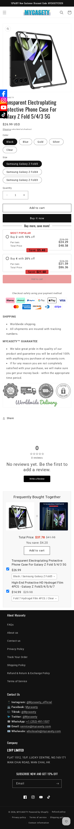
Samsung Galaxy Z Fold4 (22, 171)
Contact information (39, 823)
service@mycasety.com (35, 726)
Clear (9, 149)
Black (9, 141)
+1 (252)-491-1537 (37, 721)
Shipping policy (58, 817)
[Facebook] (3, 93)
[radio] (37, 241)
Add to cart (37, 279)
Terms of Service (17, 681)
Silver (56, 141)
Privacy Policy (15, 649)
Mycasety (32, 707)
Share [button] (10, 418)
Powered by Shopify (38, 812)
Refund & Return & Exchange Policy (28, 673)
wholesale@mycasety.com (44, 731)
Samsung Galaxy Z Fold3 (22, 180)
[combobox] (34, 576)
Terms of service (38, 817)
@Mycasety (28, 711)
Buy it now (37, 218)
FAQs (10, 624)
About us (12, 632)
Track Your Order (17, 657)
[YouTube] (3, 107)
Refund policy (59, 812)
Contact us (13, 640)
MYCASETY (22, 812)
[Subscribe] (57, 783)
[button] (4, 12)
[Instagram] (3, 100)
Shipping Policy (16, 665)
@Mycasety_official (39, 702)
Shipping (7, 129)
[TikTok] (3, 114)
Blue (25, 141)
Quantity (7, 188)
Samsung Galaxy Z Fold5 (22, 163)
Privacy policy (19, 817)
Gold (40, 141)
